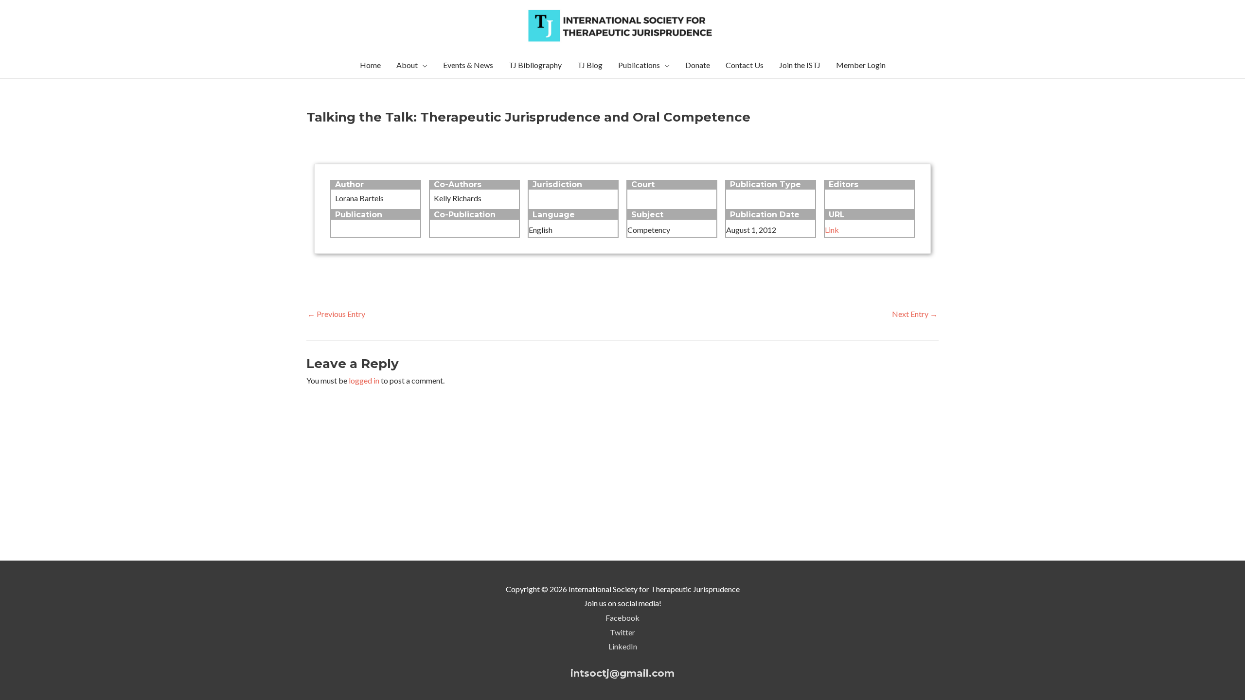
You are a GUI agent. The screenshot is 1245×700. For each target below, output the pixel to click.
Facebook (622, 617)
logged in (364, 380)
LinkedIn (622, 646)
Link (832, 229)
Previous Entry (336, 313)
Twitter (622, 632)
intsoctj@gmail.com (622, 673)
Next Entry (915, 313)
